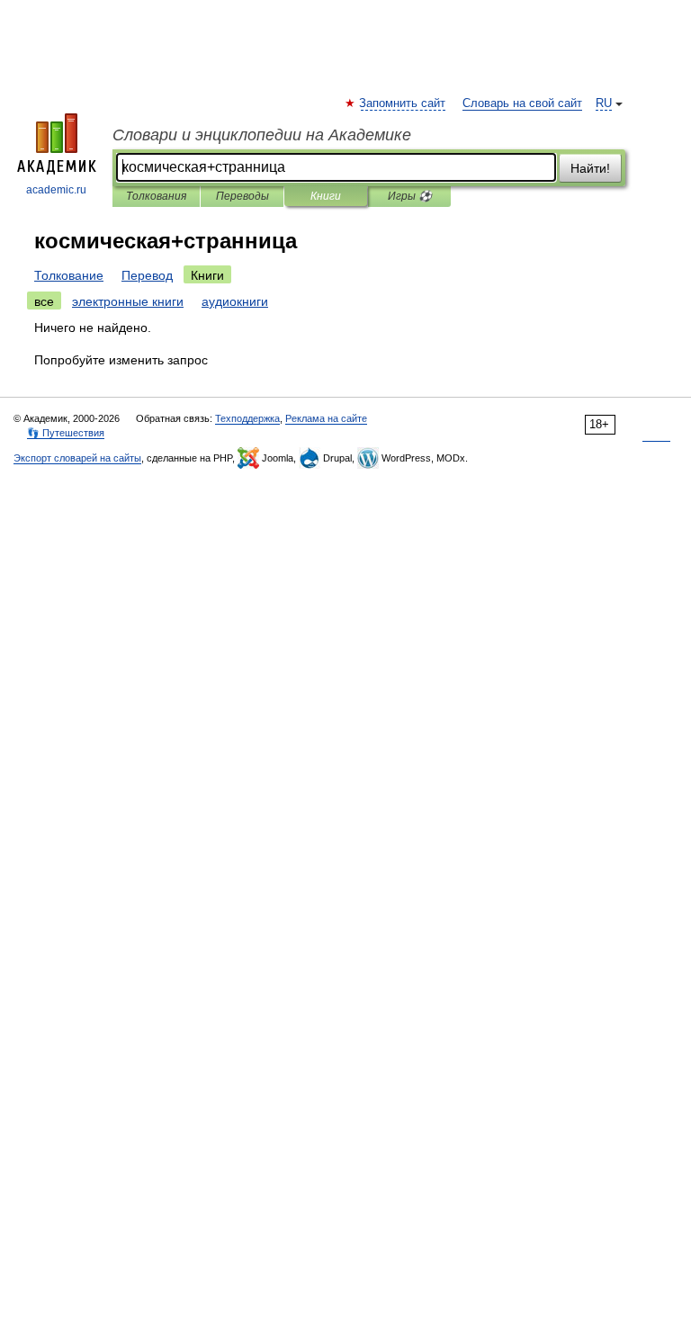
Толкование (68, 275)
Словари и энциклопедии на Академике (261, 135)
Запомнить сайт (403, 103)
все (44, 301)
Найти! (590, 168)
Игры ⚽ (410, 196)
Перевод (147, 275)
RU (604, 103)
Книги (325, 196)
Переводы (242, 196)
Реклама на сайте (326, 418)
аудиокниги (235, 301)
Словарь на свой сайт (522, 103)
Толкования (156, 196)
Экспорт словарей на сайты (77, 458)
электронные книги (128, 301)
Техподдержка (247, 418)
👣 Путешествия (65, 432)
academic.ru (56, 190)
